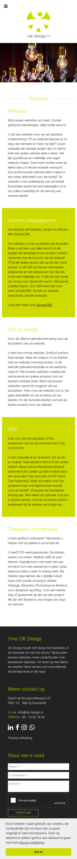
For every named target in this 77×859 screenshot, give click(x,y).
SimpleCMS (44, 305)
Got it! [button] (38, 851)
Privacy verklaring (20, 738)
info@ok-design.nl (30, 712)
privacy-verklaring (31, 842)
